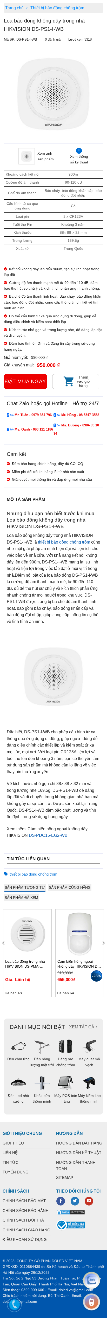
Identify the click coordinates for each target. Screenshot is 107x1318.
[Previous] (7, 94)
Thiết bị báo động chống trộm (57, 8)
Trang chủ (14, 8)
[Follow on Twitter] (75, 1201)
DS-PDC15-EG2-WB (48, 835)
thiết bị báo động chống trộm (64, 542)
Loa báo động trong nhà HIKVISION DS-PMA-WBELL (25, 963)
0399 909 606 (32, 1290)
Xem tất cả (81, 1027)
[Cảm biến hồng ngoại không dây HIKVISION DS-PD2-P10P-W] (79, 933)
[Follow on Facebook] (60, 1201)
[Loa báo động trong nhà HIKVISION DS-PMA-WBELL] (27, 933)
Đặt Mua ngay (25, 381)
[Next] (103, 953)
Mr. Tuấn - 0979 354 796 (33, 415)
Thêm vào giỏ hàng (83, 381)
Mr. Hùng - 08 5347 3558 (79, 415)
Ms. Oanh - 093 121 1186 (33, 429)
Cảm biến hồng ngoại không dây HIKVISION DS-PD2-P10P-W (79, 963)
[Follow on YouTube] (89, 1201)
